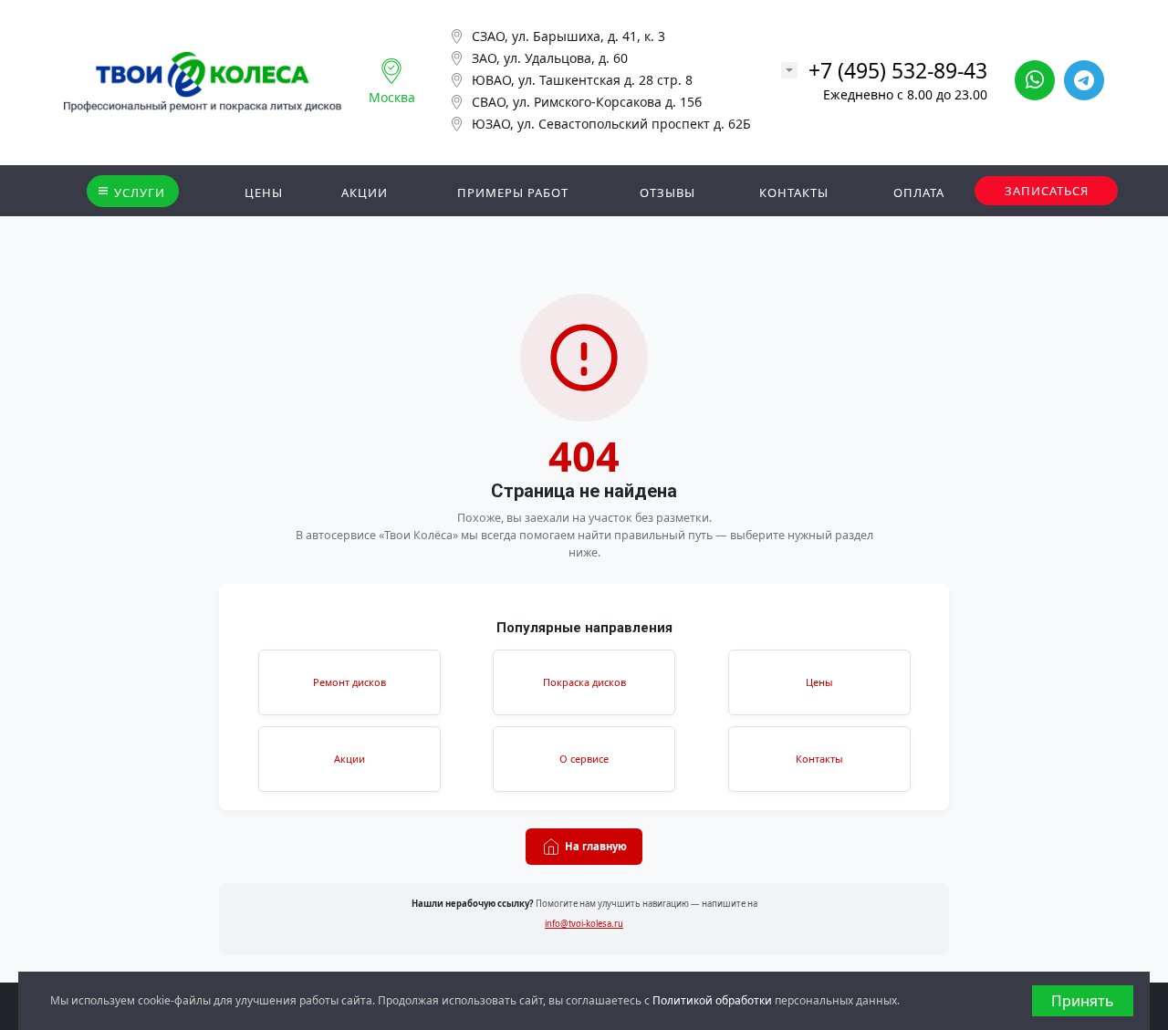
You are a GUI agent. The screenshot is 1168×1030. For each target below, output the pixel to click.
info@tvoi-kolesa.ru (584, 924)
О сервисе (584, 758)
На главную (596, 846)
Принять (1082, 1001)
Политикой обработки (712, 1000)
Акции (349, 758)
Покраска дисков (584, 682)
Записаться (1047, 190)
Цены (819, 682)
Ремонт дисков (349, 682)
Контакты (819, 758)
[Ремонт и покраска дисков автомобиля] (202, 82)
